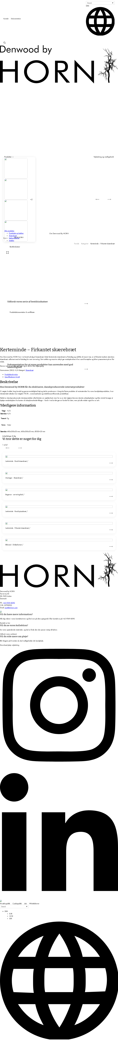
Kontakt (5, 18)
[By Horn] (59, 83)
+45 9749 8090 (9, 603)
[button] (100, 3)
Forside (76, 243)
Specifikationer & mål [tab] (12, 377)
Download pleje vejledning (9, 645)
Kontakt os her (5, 623)
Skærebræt (29, 370)
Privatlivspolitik (5, 903)
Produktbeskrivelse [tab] (11, 374)
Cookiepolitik (17, 903)
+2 (31, 199)
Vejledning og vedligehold (104, 156)
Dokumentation (16, 18)
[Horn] (59, 587)
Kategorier (84, 243)
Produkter (8, 156)
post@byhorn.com (11, 607)
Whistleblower (34, 903)
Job (25, 903)
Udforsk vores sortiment (8, 634)
